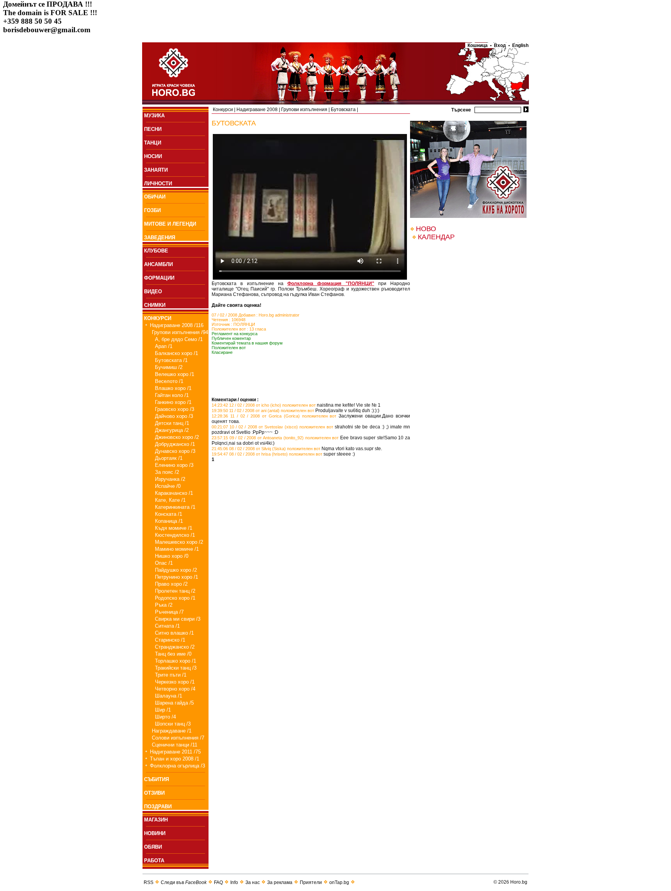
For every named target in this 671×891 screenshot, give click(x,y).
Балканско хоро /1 (176, 353)
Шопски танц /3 (173, 724)
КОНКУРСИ (157, 318)
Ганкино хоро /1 (173, 402)
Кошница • (478, 45)
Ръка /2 (163, 605)
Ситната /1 (167, 626)
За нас (252, 882)
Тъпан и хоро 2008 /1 (174, 759)
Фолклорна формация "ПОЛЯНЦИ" (330, 283)
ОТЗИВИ (154, 793)
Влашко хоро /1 (173, 388)
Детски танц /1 (172, 423)
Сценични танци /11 (174, 745)
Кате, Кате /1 (170, 500)
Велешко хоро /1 (174, 374)
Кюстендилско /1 (175, 535)
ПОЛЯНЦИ (244, 324)
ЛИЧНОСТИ (158, 183)
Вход (500, 45)
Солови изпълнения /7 (178, 738)
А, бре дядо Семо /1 (179, 339)
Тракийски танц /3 (175, 668)
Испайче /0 (168, 486)
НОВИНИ (154, 833)
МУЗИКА (154, 115)
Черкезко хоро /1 (175, 682)
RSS (148, 882)
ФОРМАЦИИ (159, 278)
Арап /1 (163, 346)
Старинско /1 (170, 640)
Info (234, 882)
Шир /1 (163, 710)
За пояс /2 (167, 472)
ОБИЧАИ (154, 197)
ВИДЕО (153, 291)
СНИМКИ (154, 305)
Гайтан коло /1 (172, 395)
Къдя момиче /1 (173, 528)
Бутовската (343, 109)
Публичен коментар (231, 338)
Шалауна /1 (168, 696)
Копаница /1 (169, 521)
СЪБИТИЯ (156, 779)
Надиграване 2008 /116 (176, 325)
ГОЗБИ (152, 210)
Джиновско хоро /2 (177, 437)
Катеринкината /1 (175, 507)
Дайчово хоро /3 (174, 416)
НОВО (426, 229)
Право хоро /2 (171, 584)
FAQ (218, 882)
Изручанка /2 (170, 479)
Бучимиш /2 (169, 367)
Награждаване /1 (171, 731)
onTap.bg (339, 882)
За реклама (279, 882)
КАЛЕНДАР (436, 237)
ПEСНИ (153, 129)
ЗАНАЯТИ (156, 170)
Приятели (311, 882)
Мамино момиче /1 (177, 549)
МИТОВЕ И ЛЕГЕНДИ (170, 224)
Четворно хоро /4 (175, 689)
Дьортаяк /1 (169, 458)
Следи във (184, 882)
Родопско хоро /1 (175, 598)
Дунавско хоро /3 (175, 451)
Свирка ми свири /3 (177, 619)
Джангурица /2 (172, 430)
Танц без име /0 (173, 654)
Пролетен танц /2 (175, 591)
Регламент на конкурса (234, 333)
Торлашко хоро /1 (175, 661)
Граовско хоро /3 (174, 409)
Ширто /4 (165, 717)
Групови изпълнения (304, 109)
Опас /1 (164, 563)
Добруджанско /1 (175, 444)
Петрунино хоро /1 (176, 577)
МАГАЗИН (156, 820)
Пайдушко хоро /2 (176, 570)
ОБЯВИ (153, 847)
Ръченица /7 (169, 612)
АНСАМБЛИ (158, 264)
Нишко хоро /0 (171, 556)
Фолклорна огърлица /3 (177, 766)
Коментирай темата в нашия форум (247, 343)
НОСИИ (153, 156)
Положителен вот (229, 347)
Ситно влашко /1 (174, 633)
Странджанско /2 (175, 647)
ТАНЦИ (152, 143)
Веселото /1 (169, 381)
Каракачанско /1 (174, 493)
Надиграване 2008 (257, 109)
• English (518, 45)
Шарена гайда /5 (174, 703)
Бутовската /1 (171, 360)
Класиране (222, 352)
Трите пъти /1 (170, 675)
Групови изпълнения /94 (180, 332)
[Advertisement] (302, 385)
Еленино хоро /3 (174, 465)
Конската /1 (168, 514)
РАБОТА (154, 860)
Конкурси (223, 109)
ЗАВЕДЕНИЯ (159, 237)
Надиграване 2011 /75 (175, 752)
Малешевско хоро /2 (179, 542)
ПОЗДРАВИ (158, 806)
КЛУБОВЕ (156, 251)
